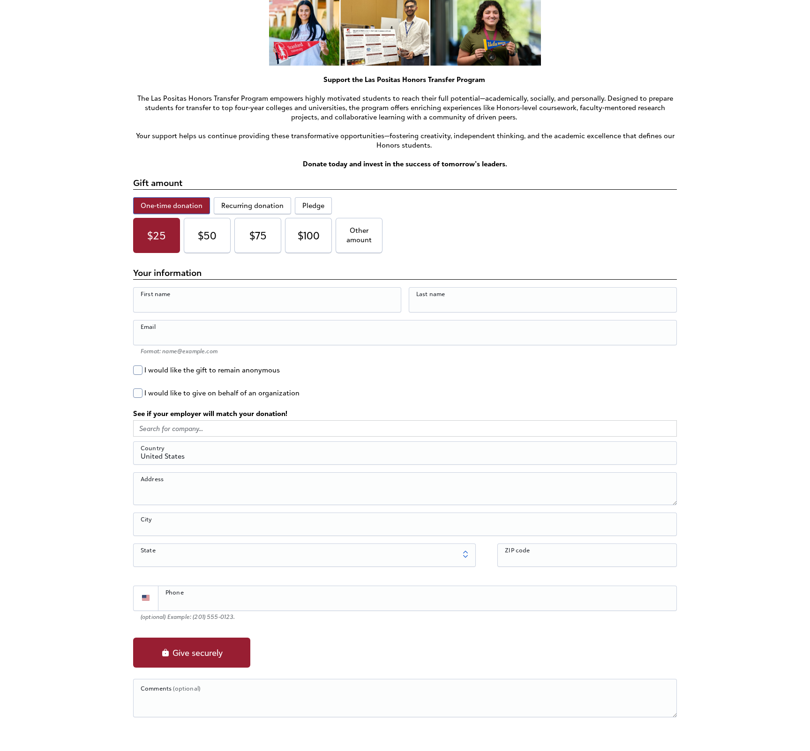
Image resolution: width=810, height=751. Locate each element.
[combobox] (405, 458)
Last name (430, 293)
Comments (170, 688)
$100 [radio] (309, 235)
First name (156, 293)
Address (152, 479)
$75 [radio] (258, 235)
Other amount (359, 235)
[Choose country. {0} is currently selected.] (145, 598)
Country (153, 448)
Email (148, 326)
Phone (174, 592)
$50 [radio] (207, 235)
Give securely (196, 652)
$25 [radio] (156, 235)
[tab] (171, 205)
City (146, 519)
